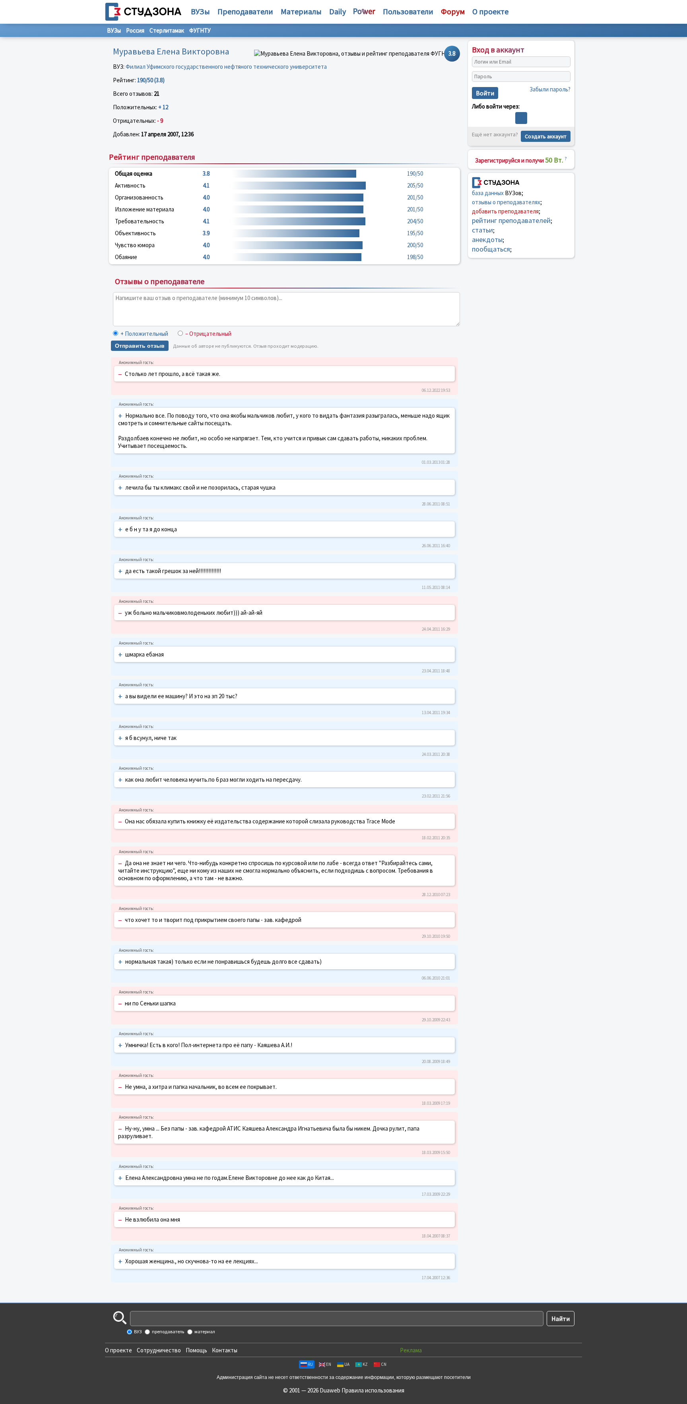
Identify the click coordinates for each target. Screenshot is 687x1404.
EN (328, 1364)
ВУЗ (137, 1331)
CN (383, 1364)
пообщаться (491, 249)
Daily (337, 11)
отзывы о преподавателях (506, 202)
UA (346, 1364)
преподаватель (167, 1331)
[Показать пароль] (562, 76)
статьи (482, 229)
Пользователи (408, 11)
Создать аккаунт (546, 136)
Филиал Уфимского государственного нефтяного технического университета (226, 66)
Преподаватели (245, 11)
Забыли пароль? (550, 89)
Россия (135, 30)
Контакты (224, 1350)
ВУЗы (200, 11)
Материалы (301, 11)
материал (204, 1331)
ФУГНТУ (200, 30)
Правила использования (373, 1390)
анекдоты (487, 239)
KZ (365, 1364)
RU (310, 1364)
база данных (488, 193)
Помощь (196, 1350)
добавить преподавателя (505, 211)
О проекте (118, 1350)
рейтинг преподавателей (511, 220)
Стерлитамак (166, 30)
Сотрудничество (159, 1350)
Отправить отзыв (140, 346)
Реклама (411, 1350)
